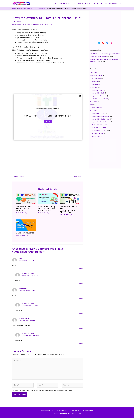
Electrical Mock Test (98, 113)
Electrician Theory (97, 90)
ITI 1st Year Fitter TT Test (99, 125)
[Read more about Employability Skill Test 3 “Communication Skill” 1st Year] (70, 199)
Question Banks (97, 107)
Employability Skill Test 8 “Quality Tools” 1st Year (25, 208)
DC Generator (96, 78)
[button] (121, 3)
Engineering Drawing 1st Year (101, 122)
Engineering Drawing (98, 96)
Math (91, 104)
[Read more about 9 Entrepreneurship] (26, 225)
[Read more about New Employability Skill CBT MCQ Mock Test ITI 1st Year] (48, 199)
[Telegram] (99, 43)
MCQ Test (93, 110)
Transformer (96, 84)
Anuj (20, 259)
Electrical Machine (96, 75)
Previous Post (18, 177)
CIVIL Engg (93, 72)
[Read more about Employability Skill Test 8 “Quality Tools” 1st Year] (26, 199)
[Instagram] (111, 43)
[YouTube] (103, 43)
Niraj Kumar (23, 289)
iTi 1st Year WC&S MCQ (99, 128)
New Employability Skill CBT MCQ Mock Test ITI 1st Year (47, 208)
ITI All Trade (94, 87)
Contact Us (65, 413)
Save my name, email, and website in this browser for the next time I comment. (43, 390)
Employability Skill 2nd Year (100, 119)
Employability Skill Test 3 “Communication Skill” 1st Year (68, 209)
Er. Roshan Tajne (28, 274)
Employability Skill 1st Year (21, 24)
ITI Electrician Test (98, 133)
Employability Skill (98, 93)
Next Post (78, 177)
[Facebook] (107, 43)
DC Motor (95, 81)
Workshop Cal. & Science (100, 99)
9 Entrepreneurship (25, 233)
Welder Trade (96, 136)
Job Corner (93, 101)
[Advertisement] (47, 79)
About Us (56, 413)
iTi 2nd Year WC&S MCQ (99, 130)
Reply (81, 269)
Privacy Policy (76, 413)
